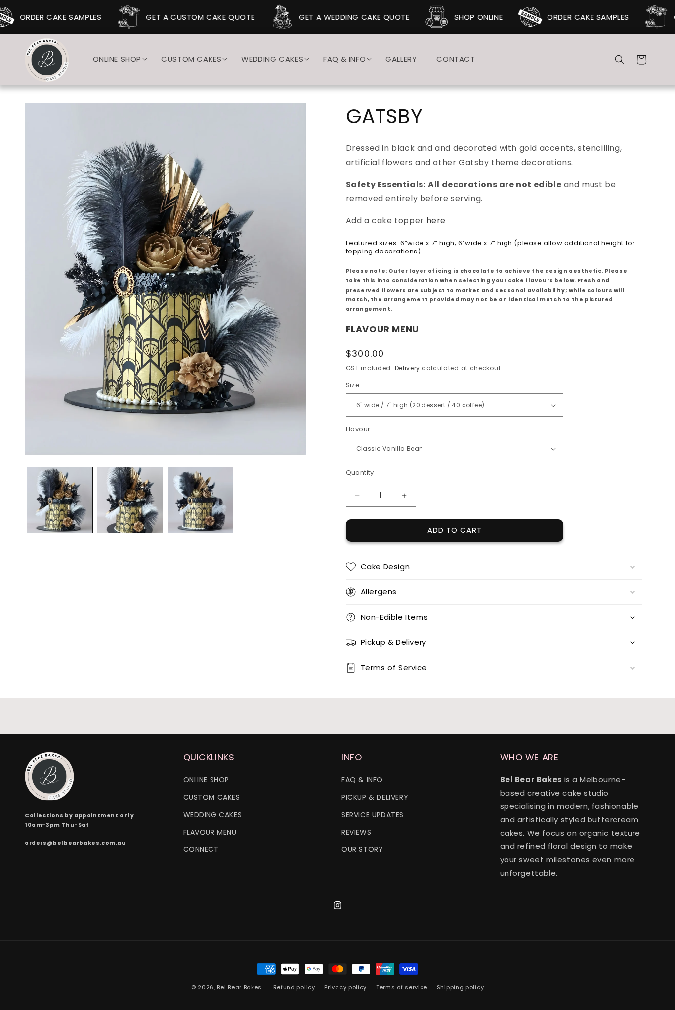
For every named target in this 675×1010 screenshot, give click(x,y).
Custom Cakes (211, 797)
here (436, 221)
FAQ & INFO (362, 780)
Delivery (408, 368)
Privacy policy (345, 987)
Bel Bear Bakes (239, 987)
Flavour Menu (210, 832)
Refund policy (294, 987)
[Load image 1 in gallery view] (59, 500)
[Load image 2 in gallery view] (130, 500)
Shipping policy (460, 987)
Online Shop (206, 780)
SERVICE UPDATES (372, 815)
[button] (117, 59)
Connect (201, 849)
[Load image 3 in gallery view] (200, 500)
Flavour (358, 429)
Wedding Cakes (212, 815)
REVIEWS (356, 832)
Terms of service (401, 987)
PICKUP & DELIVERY (374, 797)
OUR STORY (362, 849)
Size (353, 385)
